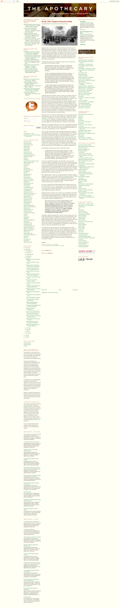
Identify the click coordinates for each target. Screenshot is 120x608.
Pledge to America (28, 183)
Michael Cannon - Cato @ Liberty (85, 88)
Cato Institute (81, 152)
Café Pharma (81, 120)
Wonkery (26, 240)
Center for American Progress (84, 153)
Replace (25, 236)
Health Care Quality (28, 180)
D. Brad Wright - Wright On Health (85, 65)
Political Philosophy (28, 205)
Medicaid (26, 149)
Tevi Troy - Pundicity (82, 100)
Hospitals (26, 181)
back (50, 48)
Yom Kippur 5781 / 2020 (85, 22)
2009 (26, 335)
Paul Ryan (26, 203)
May (27, 329)
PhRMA (80, 186)
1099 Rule (26, 208)
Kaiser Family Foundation (84, 176)
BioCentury (80, 115)
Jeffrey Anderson (82, 81)
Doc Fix (25, 165)
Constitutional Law (28, 187)
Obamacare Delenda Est (83, 91)
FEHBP (25, 218)
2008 (26, 337)
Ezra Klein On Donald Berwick (32, 311)
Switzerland (26, 184)
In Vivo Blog (81, 126)
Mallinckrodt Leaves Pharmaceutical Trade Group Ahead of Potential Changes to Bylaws (32, 90)
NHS (25, 172)
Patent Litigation (27, 233)
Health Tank (26, 196)
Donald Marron (81, 206)
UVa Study (26, 171)
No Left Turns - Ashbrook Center (85, 221)
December (28, 250)
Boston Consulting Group (84, 149)
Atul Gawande (27, 211)
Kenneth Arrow (27, 199)
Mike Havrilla (81, 134)
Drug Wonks (81, 123)
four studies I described (48, 187)
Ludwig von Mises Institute (84, 214)
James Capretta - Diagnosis (84, 78)
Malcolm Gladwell (28, 227)
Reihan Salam (81, 226)
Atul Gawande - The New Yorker (85, 64)
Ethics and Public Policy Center (85, 160)
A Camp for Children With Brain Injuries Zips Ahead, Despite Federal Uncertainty (30, 70)
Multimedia (26, 163)
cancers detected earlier (71, 137)
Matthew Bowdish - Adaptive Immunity (86, 87)
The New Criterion (82, 240)
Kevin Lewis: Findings (83, 212)
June (27, 328)
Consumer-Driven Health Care (30, 161)
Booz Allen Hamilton (82, 147)
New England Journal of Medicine (85, 183)
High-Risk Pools (27, 197)
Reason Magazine (82, 224)
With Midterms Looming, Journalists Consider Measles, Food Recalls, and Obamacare (32, 53)
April (27, 331)
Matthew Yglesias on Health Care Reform (31, 434)
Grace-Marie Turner (82, 72)
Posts (27, 118)
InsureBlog (82, 21)
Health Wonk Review (28, 155)
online (38, 418)
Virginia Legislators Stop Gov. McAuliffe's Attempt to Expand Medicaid (31, 83)
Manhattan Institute (82, 179)
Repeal (25, 159)
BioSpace (80, 117)
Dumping (26, 217)
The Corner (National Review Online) (86, 237)
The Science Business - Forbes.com (86, 139)
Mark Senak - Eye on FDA (84, 131)
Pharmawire (81, 96)
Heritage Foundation (83, 169)
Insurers (25, 147)
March (27, 333)
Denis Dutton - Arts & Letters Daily (85, 205)
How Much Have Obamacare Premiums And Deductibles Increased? (30, 29)
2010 (26, 249)
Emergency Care (27, 192)
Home (60, 289)
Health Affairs (81, 165)
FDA (25, 158)
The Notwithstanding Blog (84, 103)
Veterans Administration (29, 206)
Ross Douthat (81, 228)
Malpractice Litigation (28, 228)
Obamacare (26, 141)
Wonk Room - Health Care (84, 107)
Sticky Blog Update (26, 491)
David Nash (81, 67)
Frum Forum (81, 209)
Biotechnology (27, 174)
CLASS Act (26, 186)
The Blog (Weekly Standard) (84, 236)
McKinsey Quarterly (82, 181)
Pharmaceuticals (27, 169)
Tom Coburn (26, 239)
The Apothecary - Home (29, 133)
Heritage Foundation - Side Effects (86, 77)
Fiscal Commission (28, 194)
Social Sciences (27, 189)
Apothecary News (28, 209)
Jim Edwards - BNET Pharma (84, 130)
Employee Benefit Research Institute (86, 159)
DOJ (25, 215)
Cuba (25, 214)
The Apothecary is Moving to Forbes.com (31, 467)
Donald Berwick (27, 153)
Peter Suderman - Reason (84, 94)
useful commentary (70, 61)
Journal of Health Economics (84, 172)
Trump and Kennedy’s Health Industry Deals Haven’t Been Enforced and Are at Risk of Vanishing (32, 57)
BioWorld (80, 118)
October (28, 252)
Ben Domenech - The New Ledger (86, 203)
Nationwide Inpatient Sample (65, 176)
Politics (25, 150)
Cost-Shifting (26, 190)
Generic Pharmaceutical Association (86, 163)
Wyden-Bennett (27, 242)
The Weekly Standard (83, 246)
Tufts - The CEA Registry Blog (84, 104)
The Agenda (53, 23)
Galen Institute (81, 162)
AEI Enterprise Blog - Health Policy (86, 60)
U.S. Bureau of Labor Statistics (85, 195)
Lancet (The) (81, 178)
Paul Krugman (27, 202)
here (25, 413)
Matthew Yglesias (28, 230)
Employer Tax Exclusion (29, 193)
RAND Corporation (82, 191)
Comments (28, 121)
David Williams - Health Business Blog (86, 68)
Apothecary (83, 44)
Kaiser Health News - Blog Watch (85, 85)
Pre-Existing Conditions (29, 234)
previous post (68, 99)
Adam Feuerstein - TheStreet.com (85, 114)
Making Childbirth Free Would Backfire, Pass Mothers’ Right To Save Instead (31, 34)
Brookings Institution (82, 150)
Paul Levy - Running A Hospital (85, 93)
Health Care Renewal (83, 75)
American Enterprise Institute (84, 144)
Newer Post (44, 289)
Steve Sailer (81, 231)
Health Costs (26, 152)
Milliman (80, 182)
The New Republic (82, 243)
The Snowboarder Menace (28, 529)
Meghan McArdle (82, 217)
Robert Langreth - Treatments (84, 137)
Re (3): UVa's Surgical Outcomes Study (57, 21)
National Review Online (62, 23)
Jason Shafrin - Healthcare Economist (86, 80)
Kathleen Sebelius (28, 162)
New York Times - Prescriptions (85, 90)
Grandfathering (27, 222)
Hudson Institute (82, 170)
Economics (26, 177)
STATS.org (80, 230)
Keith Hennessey (82, 211)
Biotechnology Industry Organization (86, 146)
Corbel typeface (28, 405)
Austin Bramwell (27, 144)
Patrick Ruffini (81, 223)
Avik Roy (26, 345)
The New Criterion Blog (83, 242)
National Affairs (81, 218)
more (55, 48)
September (28, 254)
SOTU (25, 237)
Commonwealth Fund (28, 212)
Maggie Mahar (27, 200)
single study (62, 192)
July (27, 257)
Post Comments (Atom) (53, 292)
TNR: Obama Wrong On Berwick (33, 297)
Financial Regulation (28, 220)
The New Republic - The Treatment (86, 101)
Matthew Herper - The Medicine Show (86, 133)
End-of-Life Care (27, 178)
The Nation (80, 239)
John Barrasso (27, 224)
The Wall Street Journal (83, 245)
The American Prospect (83, 233)
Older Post (75, 289)
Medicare (26, 146)
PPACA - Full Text (82, 188)
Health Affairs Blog (82, 74)
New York (26, 231)
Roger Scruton (81, 227)
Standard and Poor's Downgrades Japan (31, 475)
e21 (79, 208)
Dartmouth (26, 175)
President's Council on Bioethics (85, 189)
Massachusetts (27, 156)
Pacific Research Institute (84, 185)
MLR (25, 166)
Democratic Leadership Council (85, 157)
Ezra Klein (26, 168)
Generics (26, 221)
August (28, 256)
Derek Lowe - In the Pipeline (84, 121)
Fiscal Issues (26, 143)
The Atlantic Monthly (82, 234)
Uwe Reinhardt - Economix (84, 106)
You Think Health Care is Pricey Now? (30, 441)
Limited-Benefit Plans (28, 225)
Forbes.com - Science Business (85, 124)
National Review (82, 220)
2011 (26, 247)
